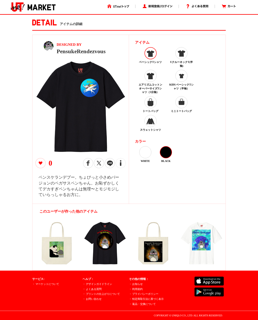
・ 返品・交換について (142, 303)
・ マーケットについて (45, 284)
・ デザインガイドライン (97, 284)
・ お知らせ (136, 284)
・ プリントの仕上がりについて (101, 293)
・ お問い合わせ (92, 298)
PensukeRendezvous (81, 51)
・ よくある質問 (92, 289)
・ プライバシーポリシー (143, 293)
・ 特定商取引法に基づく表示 (146, 298)
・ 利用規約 (136, 289)
